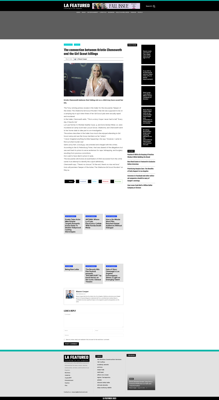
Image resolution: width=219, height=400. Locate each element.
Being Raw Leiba (72, 269)
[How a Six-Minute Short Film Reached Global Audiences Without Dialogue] (114, 200)
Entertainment (68, 44)
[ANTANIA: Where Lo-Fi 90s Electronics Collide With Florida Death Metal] (93, 200)
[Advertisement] (109, 26)
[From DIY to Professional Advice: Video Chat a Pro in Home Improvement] (134, 75)
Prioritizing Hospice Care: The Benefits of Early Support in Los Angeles (140, 170)
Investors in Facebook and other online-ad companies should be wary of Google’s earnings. (141, 178)
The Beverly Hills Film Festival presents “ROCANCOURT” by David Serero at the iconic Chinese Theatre (93, 275)
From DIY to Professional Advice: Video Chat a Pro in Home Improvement (148, 75)
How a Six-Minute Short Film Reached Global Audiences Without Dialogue (114, 223)
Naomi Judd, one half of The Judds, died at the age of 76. (147, 54)
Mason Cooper (82, 59)
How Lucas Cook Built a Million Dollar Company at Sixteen (147, 96)
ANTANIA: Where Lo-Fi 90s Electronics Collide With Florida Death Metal (93, 223)
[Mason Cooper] (75, 59)
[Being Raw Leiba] (73, 250)
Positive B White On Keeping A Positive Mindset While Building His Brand (140, 156)
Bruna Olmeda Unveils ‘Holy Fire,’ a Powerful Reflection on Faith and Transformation (140, 384)
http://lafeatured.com (81, 294)
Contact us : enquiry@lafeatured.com (76, 392)
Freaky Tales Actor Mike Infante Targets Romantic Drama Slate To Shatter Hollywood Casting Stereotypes (73, 225)
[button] (151, 6)
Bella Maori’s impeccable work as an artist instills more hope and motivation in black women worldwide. (147, 116)
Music (131, 378)
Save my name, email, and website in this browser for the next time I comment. (87, 339)
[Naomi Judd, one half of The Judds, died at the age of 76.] (134, 54)
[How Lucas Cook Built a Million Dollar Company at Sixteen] (134, 95)
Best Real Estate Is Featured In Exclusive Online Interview (141, 163)
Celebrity (77, 44)
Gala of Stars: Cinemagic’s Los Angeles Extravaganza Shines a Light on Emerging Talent (113, 274)
